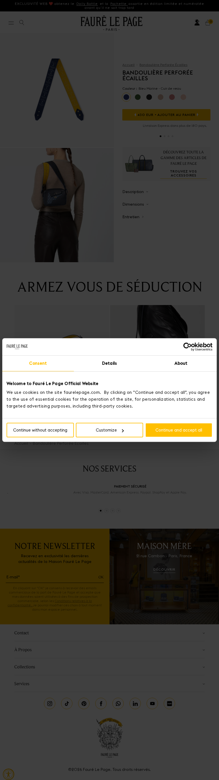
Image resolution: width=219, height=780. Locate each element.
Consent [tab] (38, 363)
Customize (106, 430)
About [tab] (181, 363)
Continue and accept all (178, 430)
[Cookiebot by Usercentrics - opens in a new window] (187, 346)
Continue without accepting (40, 430)
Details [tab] (109, 363)
